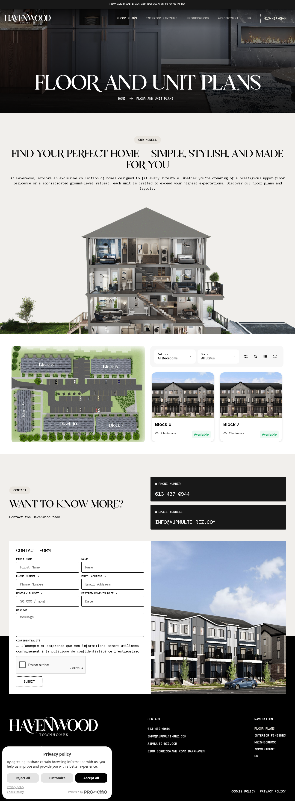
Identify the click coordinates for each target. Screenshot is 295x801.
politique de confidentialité (78, 651)
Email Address (92, 576)
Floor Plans (127, 18)
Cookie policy (15, 792)
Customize (57, 778)
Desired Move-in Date (98, 593)
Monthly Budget (28, 593)
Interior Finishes (161, 18)
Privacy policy (15, 787)
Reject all (23, 778)
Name (84, 559)
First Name (24, 559)
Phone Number (26, 576)
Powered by (75, 792)
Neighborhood (198, 18)
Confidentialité (28, 640)
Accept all (91, 778)
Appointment (228, 18)
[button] (147, 140)
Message (21, 610)
